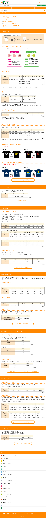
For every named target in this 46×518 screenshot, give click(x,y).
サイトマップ (41, 513)
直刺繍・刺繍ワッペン (8, 21)
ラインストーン (7, 27)
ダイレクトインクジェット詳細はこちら (23, 422)
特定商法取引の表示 (15, 513)
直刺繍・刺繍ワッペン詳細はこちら (23, 323)
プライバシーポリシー (25, 513)
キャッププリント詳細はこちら (23, 200)
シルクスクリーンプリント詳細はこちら (23, 180)
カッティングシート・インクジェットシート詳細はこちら (23, 371)
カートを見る (42, 2)
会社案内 (8, 513)
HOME (2, 10)
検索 (41, 5)
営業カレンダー (34, 513)
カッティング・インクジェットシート (12, 23)
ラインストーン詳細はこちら (23, 443)
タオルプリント (7, 19)
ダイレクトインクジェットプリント (11, 25)
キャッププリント (7, 18)
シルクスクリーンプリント (9, 16)
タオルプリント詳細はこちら (23, 267)
